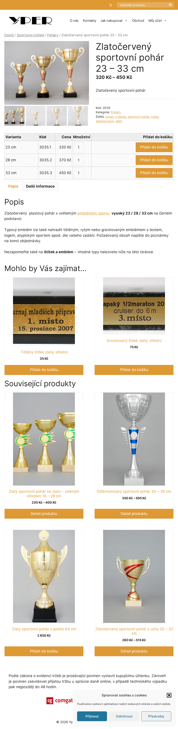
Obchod (138, 20)
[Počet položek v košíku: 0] (110, 4)
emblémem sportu (93, 213)
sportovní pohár (138, 116)
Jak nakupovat (111, 20)
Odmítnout (124, 716)
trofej (154, 116)
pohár (109, 116)
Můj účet (155, 20)
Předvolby (156, 716)
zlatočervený (105, 121)
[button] (169, 695)
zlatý (119, 121)
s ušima (120, 116)
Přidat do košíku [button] (44, 370)
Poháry (52, 35)
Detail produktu (44, 513)
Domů (9, 35)
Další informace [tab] (40, 186)
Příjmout (92, 716)
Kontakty (89, 20)
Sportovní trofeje (30, 35)
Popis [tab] (13, 186)
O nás (74, 20)
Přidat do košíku (154, 147)
